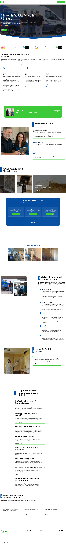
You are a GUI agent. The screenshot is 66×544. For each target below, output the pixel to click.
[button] (23, 2)
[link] (2, 2)
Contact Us (33, 222)
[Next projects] (37, 263)
